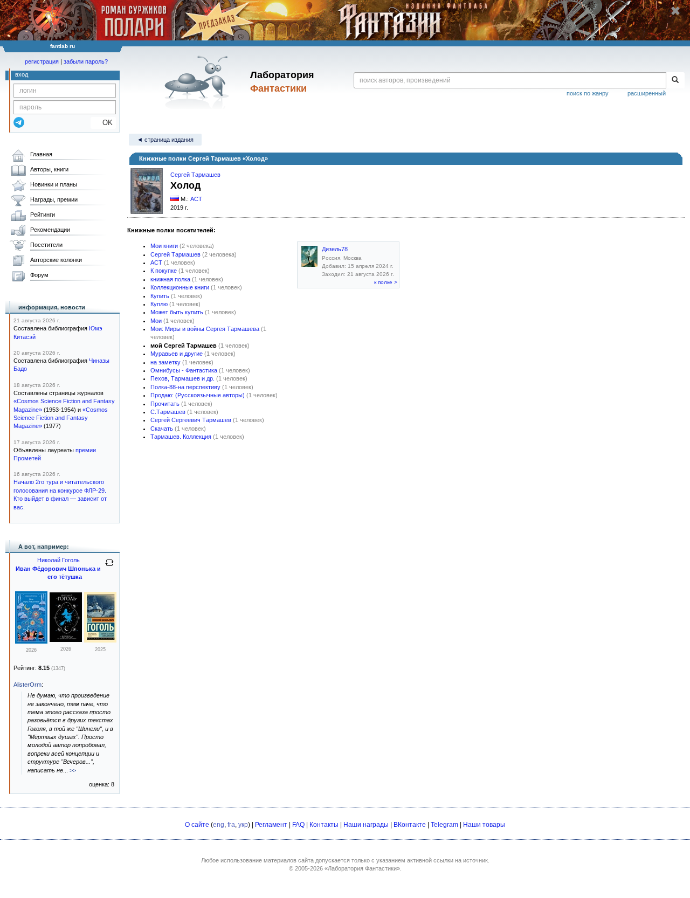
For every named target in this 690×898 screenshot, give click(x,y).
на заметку (165, 362)
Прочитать (165, 403)
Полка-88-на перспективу (185, 387)
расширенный (646, 93)
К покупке (163, 270)
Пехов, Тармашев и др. (182, 378)
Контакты (324, 824)
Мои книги (164, 246)
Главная (41, 154)
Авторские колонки (56, 260)
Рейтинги (42, 214)
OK (103, 123)
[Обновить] (109, 567)
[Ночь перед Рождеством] (31, 641)
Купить (159, 296)
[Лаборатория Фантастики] (198, 82)
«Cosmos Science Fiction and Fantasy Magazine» (60, 418)
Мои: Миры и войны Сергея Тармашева (204, 329)
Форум (39, 275)
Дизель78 (335, 249)
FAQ (298, 824)
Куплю (159, 304)
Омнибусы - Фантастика (183, 370)
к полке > (385, 282)
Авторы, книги (49, 169)
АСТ (196, 199)
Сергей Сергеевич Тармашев (190, 420)
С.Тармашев (167, 412)
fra (231, 824)
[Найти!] (675, 80)
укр (243, 824)
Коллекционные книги (179, 287)
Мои (156, 320)
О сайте (197, 824)
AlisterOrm (27, 684)
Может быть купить (176, 312)
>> (73, 770)
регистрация (42, 61)
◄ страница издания (165, 139)
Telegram (444, 824)
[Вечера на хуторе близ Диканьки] (66, 640)
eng (218, 824)
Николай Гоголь (58, 560)
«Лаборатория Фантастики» (362, 868)
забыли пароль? (86, 61)
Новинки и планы (53, 184)
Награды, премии (54, 199)
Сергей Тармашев (195, 174)
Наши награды (366, 824)
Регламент (271, 824)
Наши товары (484, 824)
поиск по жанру (588, 93)
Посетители (46, 244)
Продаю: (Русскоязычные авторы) (197, 395)
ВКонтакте (410, 824)
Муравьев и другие (176, 353)
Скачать (161, 428)
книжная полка (170, 279)
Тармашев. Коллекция (180, 436)
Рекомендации (50, 229)
